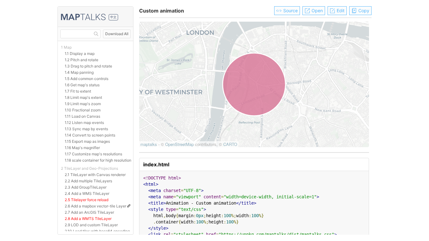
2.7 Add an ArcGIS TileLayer (89, 212)
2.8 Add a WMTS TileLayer (88, 218)
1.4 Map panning (79, 72)
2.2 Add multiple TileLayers (88, 181)
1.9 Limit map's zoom (83, 103)
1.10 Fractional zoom (82, 110)
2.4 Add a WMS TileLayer (87, 193)
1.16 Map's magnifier (82, 147)
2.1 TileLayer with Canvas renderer (95, 174)
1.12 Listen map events (84, 122)
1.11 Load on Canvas (82, 116)
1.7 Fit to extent (78, 91)
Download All (116, 33)
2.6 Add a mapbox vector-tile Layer (96, 206)
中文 (113, 17)
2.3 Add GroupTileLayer (85, 187)
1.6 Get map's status (82, 85)
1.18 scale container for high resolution (98, 160)
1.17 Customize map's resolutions (93, 154)
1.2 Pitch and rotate (81, 59)
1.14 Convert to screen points (90, 135)
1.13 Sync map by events (86, 128)
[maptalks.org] (83, 17)
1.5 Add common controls (86, 78)
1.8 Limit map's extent (83, 97)
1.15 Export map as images (87, 141)
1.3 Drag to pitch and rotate (88, 66)
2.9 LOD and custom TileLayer (91, 224)
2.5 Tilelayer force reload (86, 199)
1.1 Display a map (80, 53)
